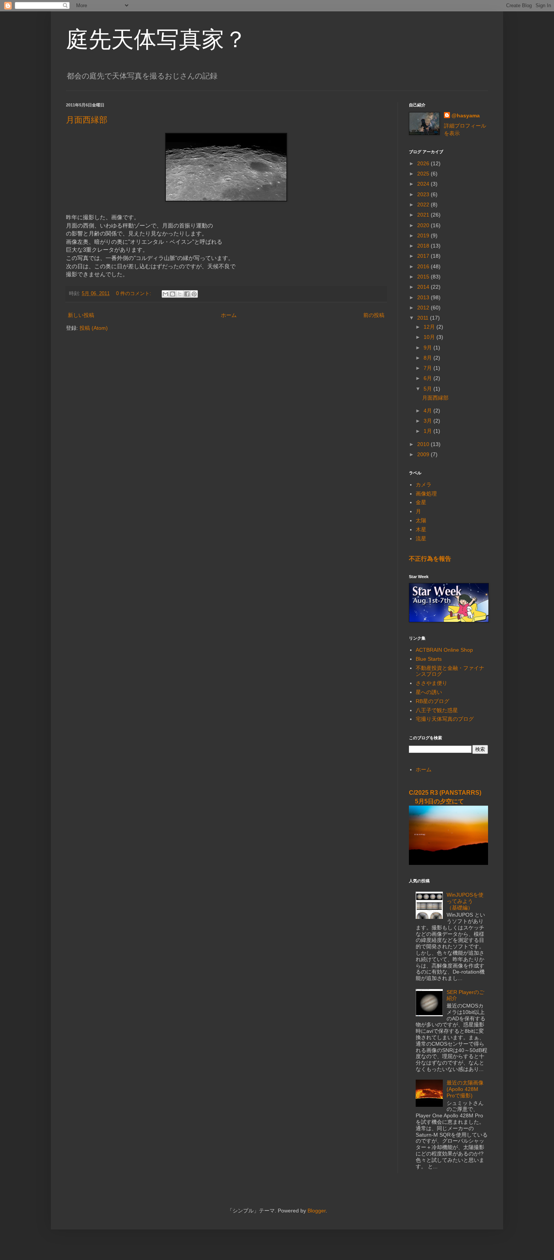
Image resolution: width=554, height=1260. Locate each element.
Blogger (317, 1211)
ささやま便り (431, 683)
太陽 (421, 520)
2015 (424, 277)
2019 (424, 235)
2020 (424, 225)
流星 (421, 538)
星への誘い (429, 692)
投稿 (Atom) (94, 328)
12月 (430, 327)
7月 (428, 368)
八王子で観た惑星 (437, 710)
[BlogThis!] (172, 294)
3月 (428, 421)
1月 (428, 431)
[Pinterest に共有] (194, 294)
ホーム (229, 315)
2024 (424, 184)
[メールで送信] (165, 294)
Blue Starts (429, 659)
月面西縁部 (86, 120)
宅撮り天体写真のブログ (445, 719)
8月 (428, 358)
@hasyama (465, 115)
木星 (421, 529)
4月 (428, 411)
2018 (424, 246)
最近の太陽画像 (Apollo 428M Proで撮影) (465, 1089)
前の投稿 (373, 315)
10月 (430, 337)
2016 (424, 266)
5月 (428, 389)
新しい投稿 (81, 315)
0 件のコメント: (134, 293)
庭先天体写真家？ (156, 38)
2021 (424, 215)
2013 (424, 297)
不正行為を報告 (430, 558)
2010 (424, 444)
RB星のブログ (432, 701)
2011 (423, 318)
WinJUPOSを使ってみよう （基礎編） (465, 901)
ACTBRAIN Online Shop (444, 650)
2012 (424, 308)
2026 (424, 163)
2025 (424, 174)
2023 (424, 194)
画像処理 (426, 494)
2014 (424, 287)
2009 (424, 454)
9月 (428, 348)
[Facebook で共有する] (187, 294)
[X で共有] (180, 294)
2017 (424, 256)
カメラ (424, 485)
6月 (428, 378)
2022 (424, 205)
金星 (421, 502)
